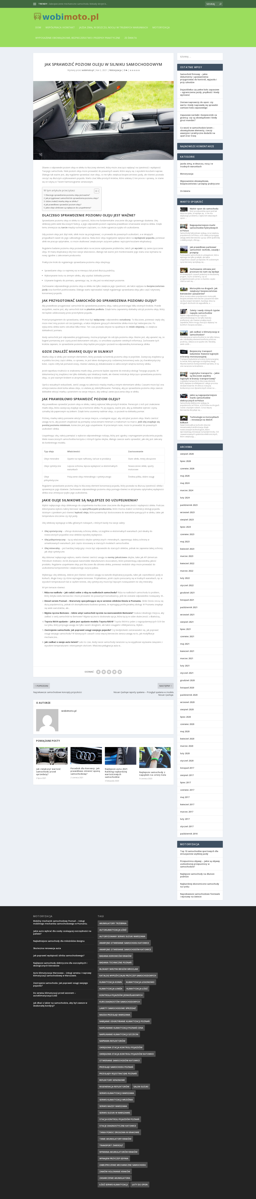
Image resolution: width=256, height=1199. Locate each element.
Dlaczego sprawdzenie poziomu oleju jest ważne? (68, 195)
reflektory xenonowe (112, 1080)
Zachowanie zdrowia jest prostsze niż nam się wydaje (204, 270)
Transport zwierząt (111, 1145)
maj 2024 (184, 483)
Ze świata (130, 38)
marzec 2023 (186, 556)
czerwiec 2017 (187, 789)
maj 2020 (184, 731)
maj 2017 (184, 797)
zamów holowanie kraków (114, 1171)
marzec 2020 (186, 746)
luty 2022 (185, 578)
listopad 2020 (187, 687)
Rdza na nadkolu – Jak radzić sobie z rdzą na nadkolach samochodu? (80, 592)
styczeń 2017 (186, 826)
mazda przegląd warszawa (114, 1014)
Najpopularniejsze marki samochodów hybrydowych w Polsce (199, 228)
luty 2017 (185, 819)
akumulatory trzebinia (112, 923)
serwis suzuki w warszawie (114, 1112)
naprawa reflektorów (112, 1040)
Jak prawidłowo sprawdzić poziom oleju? (63, 204)
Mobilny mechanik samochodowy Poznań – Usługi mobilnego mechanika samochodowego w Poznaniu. (60, 922)
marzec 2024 (186, 490)
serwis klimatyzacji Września (116, 1099)
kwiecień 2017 (187, 804)
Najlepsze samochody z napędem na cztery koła (152, 773)
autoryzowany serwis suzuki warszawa (122, 936)
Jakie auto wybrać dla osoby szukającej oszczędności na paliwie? (62, 932)
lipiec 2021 (185, 629)
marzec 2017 (186, 811)
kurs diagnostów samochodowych (119, 1001)
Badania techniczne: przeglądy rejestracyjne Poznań (74, 3)
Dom (38, 27)
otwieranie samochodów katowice (119, 1060)
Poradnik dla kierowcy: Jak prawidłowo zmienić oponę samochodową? (85, 771)
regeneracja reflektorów (114, 1086)
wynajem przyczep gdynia (113, 1158)
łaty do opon (140, 1184)
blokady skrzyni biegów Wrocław (118, 969)
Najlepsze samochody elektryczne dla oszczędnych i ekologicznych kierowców (60, 964)
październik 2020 (188, 694)
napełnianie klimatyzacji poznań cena (121, 1027)
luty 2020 (185, 753)
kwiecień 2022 (187, 563)
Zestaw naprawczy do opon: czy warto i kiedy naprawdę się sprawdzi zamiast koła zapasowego (199, 105)
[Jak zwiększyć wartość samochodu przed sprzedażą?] (52, 756)
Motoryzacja (161, 27)
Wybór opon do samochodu (204, 208)
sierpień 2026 (187, 453)
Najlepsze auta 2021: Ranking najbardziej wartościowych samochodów (116, 773)
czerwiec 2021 (187, 636)
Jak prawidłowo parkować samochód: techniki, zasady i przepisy (205, 250)
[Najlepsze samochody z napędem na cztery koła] (155, 757)
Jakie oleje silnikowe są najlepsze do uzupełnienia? (68, 207)
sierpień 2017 (187, 775)
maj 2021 (184, 643)
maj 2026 (184, 475)
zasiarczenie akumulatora (114, 1178)
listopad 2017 (187, 767)
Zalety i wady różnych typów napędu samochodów (205, 311)
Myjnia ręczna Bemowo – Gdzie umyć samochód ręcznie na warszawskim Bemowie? (88, 613)
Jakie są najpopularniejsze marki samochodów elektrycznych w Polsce (198, 398)
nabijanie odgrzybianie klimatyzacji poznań (124, 1021)
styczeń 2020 (186, 760)
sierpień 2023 (187, 519)
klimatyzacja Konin (110, 982)
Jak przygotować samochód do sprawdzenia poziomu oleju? (72, 198)
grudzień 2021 (187, 592)
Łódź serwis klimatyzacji (113, 1184)
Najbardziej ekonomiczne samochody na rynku (199, 885)
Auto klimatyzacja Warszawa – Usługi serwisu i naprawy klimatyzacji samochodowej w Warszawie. (62, 974)
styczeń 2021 (186, 672)
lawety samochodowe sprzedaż (117, 1008)
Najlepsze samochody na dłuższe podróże (197, 875)
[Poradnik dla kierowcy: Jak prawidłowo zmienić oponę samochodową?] (86, 755)
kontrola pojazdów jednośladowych (121, 995)
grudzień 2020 (187, 680)
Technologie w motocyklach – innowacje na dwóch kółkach (199, 420)
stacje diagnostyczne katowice (117, 1125)
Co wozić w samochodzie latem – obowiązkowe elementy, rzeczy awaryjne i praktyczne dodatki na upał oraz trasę (197, 131)
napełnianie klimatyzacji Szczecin (118, 1034)
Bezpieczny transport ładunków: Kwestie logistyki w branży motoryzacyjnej (199, 354)
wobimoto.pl (88, 70)
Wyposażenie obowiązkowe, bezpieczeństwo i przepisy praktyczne (77, 38)
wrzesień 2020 (187, 702)
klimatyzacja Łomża (110, 988)
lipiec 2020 (185, 716)
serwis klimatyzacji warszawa (116, 1093)
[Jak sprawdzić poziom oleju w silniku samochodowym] (103, 120)
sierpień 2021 (187, 621)
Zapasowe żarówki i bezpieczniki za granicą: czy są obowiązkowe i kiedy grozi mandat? (198, 118)
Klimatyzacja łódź (137, 988)
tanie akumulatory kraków (115, 1138)
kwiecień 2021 (187, 651)
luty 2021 (185, 665)
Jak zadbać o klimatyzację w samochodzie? (204, 333)
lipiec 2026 (185, 461)
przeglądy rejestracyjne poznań (118, 1073)
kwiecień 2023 (187, 548)
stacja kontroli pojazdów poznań (119, 1119)
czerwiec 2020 (187, 724)
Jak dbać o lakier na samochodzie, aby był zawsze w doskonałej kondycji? (60, 1004)
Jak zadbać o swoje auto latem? (61, 642)
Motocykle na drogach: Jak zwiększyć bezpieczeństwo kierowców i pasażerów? (198, 291)
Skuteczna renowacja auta (47, 948)
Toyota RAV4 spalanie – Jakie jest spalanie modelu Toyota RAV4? (79, 621)
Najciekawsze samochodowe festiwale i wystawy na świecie (200, 895)
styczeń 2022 (186, 585)
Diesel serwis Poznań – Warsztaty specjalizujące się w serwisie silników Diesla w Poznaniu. (92, 601)
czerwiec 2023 (187, 534)
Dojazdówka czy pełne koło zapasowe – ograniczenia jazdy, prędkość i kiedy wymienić (199, 92)
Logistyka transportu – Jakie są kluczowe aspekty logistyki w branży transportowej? (199, 376)
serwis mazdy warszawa (113, 1106)
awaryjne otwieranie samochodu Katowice (124, 942)
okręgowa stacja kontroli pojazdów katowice (126, 1054)
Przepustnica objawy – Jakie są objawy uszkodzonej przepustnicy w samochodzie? (200, 864)
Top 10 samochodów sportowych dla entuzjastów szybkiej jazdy (199, 852)
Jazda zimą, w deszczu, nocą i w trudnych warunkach (113, 27)
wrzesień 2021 (187, 614)
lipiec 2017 (185, 782)
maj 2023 (184, 541)
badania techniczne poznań (115, 962)
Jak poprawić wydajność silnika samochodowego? (58, 955)
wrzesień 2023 (187, 512)
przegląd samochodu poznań (116, 1067)
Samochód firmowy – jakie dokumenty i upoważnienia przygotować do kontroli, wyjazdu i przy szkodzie (198, 78)
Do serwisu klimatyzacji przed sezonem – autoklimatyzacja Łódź (54, 994)
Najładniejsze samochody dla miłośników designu (59, 941)
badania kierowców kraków (115, 956)
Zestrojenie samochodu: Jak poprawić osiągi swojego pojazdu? (77, 630)
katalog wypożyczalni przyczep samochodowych (127, 975)
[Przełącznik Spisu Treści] (95, 191)
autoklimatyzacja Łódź (112, 929)
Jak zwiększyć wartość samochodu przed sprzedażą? (48, 772)
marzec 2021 (186, 658)
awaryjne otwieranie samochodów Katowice (125, 949)
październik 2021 (188, 607)
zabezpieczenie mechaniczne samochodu (122, 1165)
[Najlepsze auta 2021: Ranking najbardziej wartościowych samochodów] (120, 756)
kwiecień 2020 (187, 738)
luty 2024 (185, 497)
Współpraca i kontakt (60, 27)
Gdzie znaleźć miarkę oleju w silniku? (62, 201)
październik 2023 (188, 505)
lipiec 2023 (185, 526)
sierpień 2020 (187, 709)
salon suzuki (140, 1086)
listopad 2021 (187, 599)
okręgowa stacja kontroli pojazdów (120, 1047)
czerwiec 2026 (187, 468)
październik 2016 (188, 833)
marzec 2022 (186, 570)
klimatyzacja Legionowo (140, 982)
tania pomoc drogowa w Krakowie (119, 1132)
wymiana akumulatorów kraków (118, 1151)
